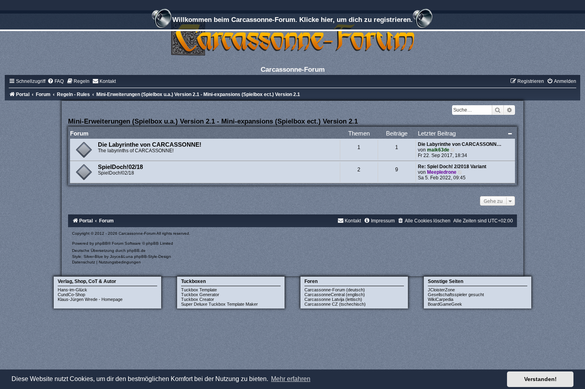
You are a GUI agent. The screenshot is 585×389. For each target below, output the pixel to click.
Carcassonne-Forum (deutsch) (334, 289)
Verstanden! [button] (540, 379)
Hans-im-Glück (72, 289)
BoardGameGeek (445, 304)
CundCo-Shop (71, 294)
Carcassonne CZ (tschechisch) (335, 304)
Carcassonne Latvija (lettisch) (333, 299)
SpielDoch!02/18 (120, 167)
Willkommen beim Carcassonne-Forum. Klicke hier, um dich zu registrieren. (292, 19)
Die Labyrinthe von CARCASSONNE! (149, 144)
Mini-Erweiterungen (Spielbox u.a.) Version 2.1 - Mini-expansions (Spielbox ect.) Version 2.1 (213, 121)
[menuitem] (55, 81)
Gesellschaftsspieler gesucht (456, 294)
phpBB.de (136, 250)
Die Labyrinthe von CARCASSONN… (459, 144)
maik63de (438, 150)
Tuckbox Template (199, 289)
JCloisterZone (441, 289)
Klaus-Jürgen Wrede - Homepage (90, 299)
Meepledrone (441, 172)
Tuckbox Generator (200, 294)
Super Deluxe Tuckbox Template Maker (219, 304)
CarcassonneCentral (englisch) (334, 294)
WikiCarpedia (440, 299)
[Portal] (292, 38)
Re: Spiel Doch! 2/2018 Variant (452, 166)
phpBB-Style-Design (152, 256)
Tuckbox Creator (197, 299)
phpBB (101, 243)
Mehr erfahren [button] (290, 378)
